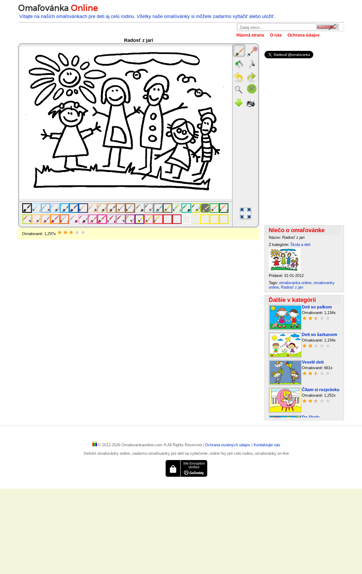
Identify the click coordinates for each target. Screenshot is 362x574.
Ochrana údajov (304, 35)
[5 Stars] (83, 232)
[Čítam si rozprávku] (285, 410)
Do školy (311, 417)
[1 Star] (59, 232)
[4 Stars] (77, 232)
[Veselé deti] (285, 383)
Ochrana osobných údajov (228, 445)
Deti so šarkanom (319, 334)
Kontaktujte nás (267, 445)
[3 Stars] (71, 232)
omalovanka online (295, 282)
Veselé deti (313, 362)
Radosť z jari (292, 287)
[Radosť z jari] (285, 270)
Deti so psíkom (317, 307)
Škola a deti (300, 244)
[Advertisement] (138, 282)
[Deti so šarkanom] (285, 355)
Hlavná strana (250, 35)
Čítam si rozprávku (320, 389)
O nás (276, 35)
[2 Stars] (65, 232)
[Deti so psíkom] (285, 328)
